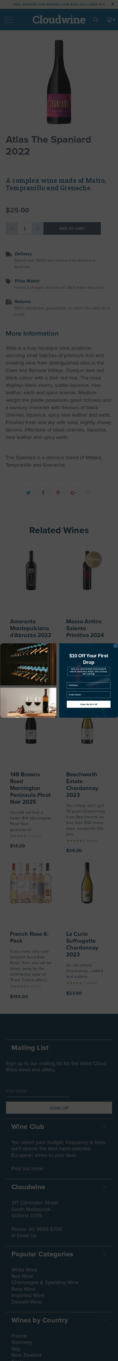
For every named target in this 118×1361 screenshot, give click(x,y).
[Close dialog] (115, 646)
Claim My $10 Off (88, 704)
